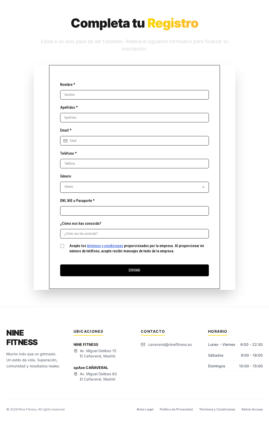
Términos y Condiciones (217, 409)
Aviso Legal (145, 409)
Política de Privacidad (176, 409)
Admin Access (252, 409)
